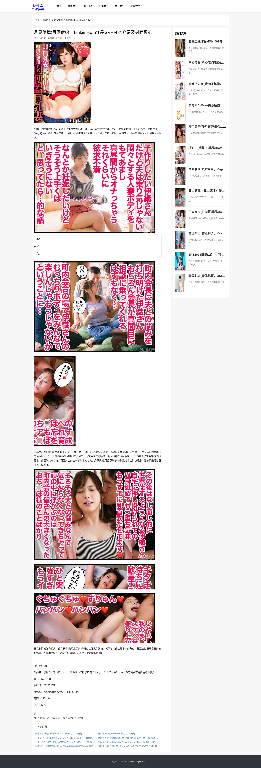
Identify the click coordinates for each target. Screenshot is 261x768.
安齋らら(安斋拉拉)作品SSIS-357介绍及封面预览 (58, 733)
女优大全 (135, 6)
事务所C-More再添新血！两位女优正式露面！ (219, 105)
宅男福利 (88, 6)
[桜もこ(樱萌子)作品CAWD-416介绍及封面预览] (180, 158)
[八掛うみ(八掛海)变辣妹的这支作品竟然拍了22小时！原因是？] (180, 72)
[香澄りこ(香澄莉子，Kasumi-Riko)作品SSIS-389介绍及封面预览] (180, 243)
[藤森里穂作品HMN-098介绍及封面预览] (180, 51)
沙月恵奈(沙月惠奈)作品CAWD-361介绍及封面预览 (222, 126)
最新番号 (72, 6)
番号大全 (119, 6)
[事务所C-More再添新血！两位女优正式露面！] (180, 115)
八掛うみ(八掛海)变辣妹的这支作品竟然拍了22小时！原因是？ (64, 738)
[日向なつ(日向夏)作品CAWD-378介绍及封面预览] (180, 222)
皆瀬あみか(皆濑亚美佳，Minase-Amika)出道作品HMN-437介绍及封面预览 (133, 738)
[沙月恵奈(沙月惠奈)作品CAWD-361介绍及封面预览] (180, 136)
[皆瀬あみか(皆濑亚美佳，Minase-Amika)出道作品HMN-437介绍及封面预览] (180, 94)
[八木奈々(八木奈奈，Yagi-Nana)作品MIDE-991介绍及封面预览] (180, 179)
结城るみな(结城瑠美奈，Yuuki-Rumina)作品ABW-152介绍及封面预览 (131, 742)
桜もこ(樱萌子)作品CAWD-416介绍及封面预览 (219, 148)
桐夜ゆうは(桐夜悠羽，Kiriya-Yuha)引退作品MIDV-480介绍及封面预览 (68, 746)
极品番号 (104, 6)
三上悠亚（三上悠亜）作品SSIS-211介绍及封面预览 (223, 190)
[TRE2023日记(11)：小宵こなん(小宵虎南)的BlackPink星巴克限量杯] (180, 264)
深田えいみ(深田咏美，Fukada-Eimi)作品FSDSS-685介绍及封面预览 (130, 746)
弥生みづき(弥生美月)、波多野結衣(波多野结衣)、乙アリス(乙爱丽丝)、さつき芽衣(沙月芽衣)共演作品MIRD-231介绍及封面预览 (96, 742)
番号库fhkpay (38, 7)
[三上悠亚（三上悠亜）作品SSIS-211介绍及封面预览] (180, 200)
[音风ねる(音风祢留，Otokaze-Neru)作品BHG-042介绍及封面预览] (180, 286)
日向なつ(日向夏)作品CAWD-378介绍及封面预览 (221, 212)
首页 (59, 6)
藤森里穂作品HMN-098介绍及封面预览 (116, 733)
